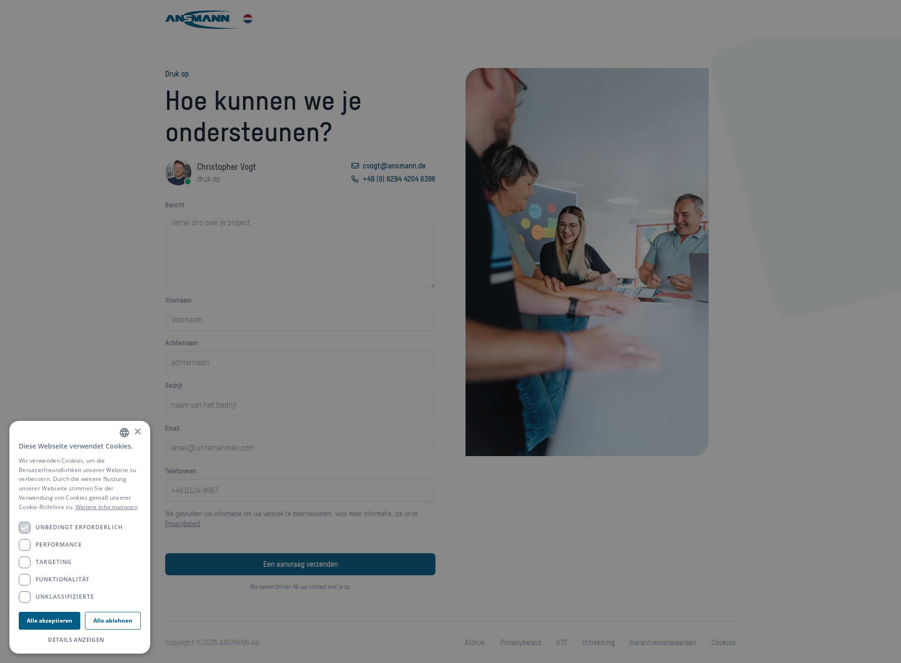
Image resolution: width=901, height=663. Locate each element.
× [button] (137, 431)
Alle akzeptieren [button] (49, 621)
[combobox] (124, 432)
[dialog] (79, 537)
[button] (80, 640)
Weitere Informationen (106, 507)
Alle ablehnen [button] (112, 621)
